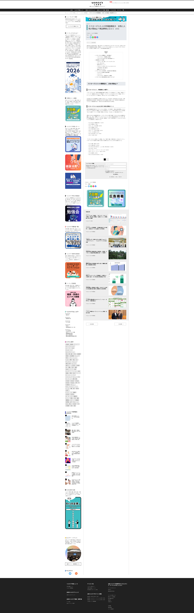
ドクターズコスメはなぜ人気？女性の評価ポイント (106, 58)
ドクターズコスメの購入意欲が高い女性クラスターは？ (105, 77)
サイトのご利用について (112, 595)
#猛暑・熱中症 (68, 363)
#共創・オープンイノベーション (71, 357)
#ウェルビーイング (69, 350)
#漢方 (74, 359)
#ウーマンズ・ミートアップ (70, 375)
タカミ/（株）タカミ (100, 63)
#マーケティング (68, 378)
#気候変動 (79, 353)
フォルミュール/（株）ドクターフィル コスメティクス (106, 66)
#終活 (79, 371)
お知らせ (109, 589)
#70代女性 (67, 380)
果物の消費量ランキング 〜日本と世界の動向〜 (75, 417)
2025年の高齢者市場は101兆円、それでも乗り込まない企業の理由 (76, 466)
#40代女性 (67, 394)
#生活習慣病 (72, 355)
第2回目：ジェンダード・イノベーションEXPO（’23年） (96, 598)
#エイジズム (74, 363)
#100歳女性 (68, 384)
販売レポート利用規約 (111, 596)
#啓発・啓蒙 (75, 378)
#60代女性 (67, 382)
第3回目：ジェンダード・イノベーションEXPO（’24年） (96, 599)
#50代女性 (72, 382)
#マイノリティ (68, 348)
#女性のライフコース (69, 369)
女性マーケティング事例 (70, 603)
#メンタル (67, 388)
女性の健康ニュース (70, 586)
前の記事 (92, 324)
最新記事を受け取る (111, 591)
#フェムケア (77, 355)
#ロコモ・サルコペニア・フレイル (71, 386)
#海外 (75, 369)
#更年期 (77, 388)
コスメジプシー (100, 73)
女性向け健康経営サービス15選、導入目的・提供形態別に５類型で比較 (76, 438)
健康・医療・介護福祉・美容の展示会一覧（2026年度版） (76, 431)
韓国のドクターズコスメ (101, 69)
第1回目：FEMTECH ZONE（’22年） (93, 596)
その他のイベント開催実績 (91, 601)
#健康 (78, 398)
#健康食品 (67, 400)
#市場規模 (67, 405)
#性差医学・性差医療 (69, 344)
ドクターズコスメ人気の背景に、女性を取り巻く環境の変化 (106, 70)
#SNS (78, 403)
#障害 (71, 359)
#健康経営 (75, 396)
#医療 (71, 398)
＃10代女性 (73, 365)
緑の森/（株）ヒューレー (101, 64)
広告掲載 (127, 2)
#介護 (75, 398)
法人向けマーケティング (119, 172)
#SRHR (74, 353)
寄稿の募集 (110, 607)
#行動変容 (77, 400)
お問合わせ (110, 601)
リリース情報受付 (111, 608)
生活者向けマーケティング (110, 172)
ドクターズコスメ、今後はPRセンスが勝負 (104, 75)
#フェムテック (76, 344)
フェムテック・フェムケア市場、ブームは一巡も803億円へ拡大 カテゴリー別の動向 (76, 460)
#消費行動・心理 (68, 401)
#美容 (91, 35)
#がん (77, 359)
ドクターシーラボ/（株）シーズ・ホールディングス (106, 61)
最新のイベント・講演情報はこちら (73, 564)
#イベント (67, 398)
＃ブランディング (69, 376)
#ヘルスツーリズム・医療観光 (71, 392)
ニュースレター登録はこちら (73, 26)
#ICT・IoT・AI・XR (69, 396)
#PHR (79, 376)
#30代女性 (72, 394)
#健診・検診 (72, 388)
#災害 (72, 367)
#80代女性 (72, 380)
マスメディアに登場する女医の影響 (103, 72)
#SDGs (73, 348)
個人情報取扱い (115, 174)
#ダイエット (73, 384)
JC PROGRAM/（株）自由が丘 (102, 67)
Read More (71, 58)
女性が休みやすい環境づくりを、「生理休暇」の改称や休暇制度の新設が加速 (76, 453)
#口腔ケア (67, 390)
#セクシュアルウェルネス (70, 346)
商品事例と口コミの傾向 (100, 59)
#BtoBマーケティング (76, 373)
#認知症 (67, 355)
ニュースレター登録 (122, 2)
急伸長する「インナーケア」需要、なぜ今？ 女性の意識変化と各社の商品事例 (76, 474)
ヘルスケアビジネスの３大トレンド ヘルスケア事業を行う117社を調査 (76, 445)
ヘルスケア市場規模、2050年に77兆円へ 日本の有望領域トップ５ (76, 424)
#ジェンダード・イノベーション (71, 371)
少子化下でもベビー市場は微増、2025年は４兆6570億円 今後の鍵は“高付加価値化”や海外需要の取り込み (76, 482)
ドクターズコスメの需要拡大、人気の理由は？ (104, 55)
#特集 (71, 373)
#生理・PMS (77, 382)
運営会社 (109, 600)
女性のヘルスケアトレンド (71, 594)
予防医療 (77, 365)
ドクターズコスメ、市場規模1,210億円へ (104, 56)
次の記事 (120, 324)
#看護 (76, 367)
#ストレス (74, 376)
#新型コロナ (68, 365)
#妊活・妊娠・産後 (69, 353)
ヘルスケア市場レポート (115, 2)
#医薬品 (67, 373)
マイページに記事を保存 (92, 42)
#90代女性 (77, 380)
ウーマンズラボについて (112, 587)
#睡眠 (69, 367)
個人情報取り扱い (111, 598)
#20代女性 (74, 403)
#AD (66, 367)
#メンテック (75, 361)
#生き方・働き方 (68, 403)
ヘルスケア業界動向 (94, 33)
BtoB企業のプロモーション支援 (92, 589)
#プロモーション (75, 401)
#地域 (71, 405)
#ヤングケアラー (68, 361)
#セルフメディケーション (70, 352)
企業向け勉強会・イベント (91, 588)
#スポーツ (72, 400)
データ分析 (91, 220)
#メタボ (67, 359)
